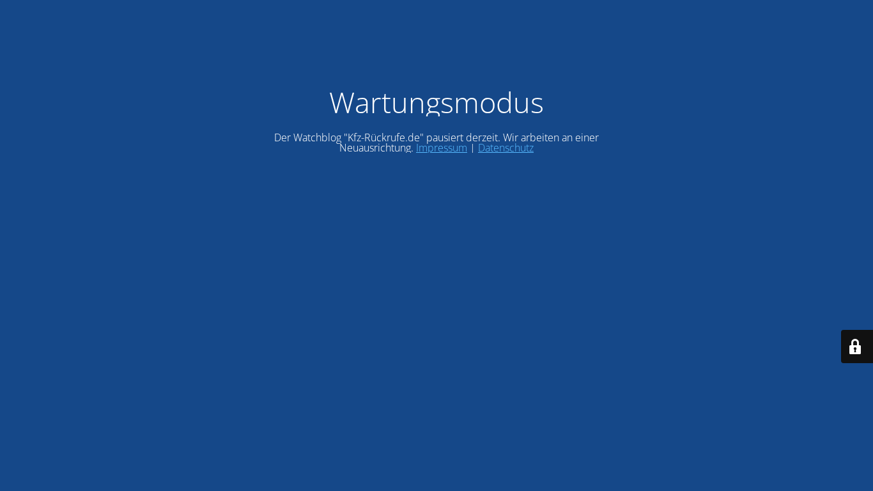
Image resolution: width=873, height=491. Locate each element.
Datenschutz (506, 148)
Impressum (441, 148)
